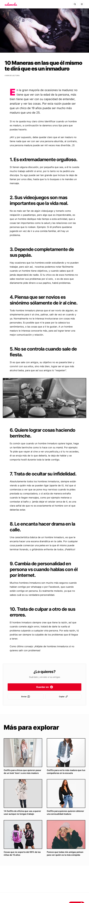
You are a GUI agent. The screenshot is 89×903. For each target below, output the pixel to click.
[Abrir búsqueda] (74, 4)
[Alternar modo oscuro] (81, 4)
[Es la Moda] (11, 4)
